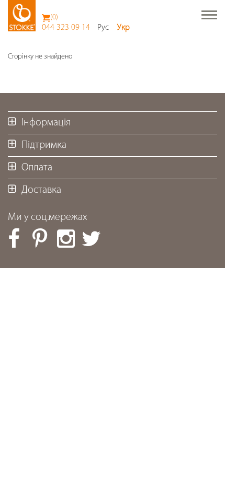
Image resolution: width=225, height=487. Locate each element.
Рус (103, 28)
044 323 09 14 (66, 28)
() (54, 17)
